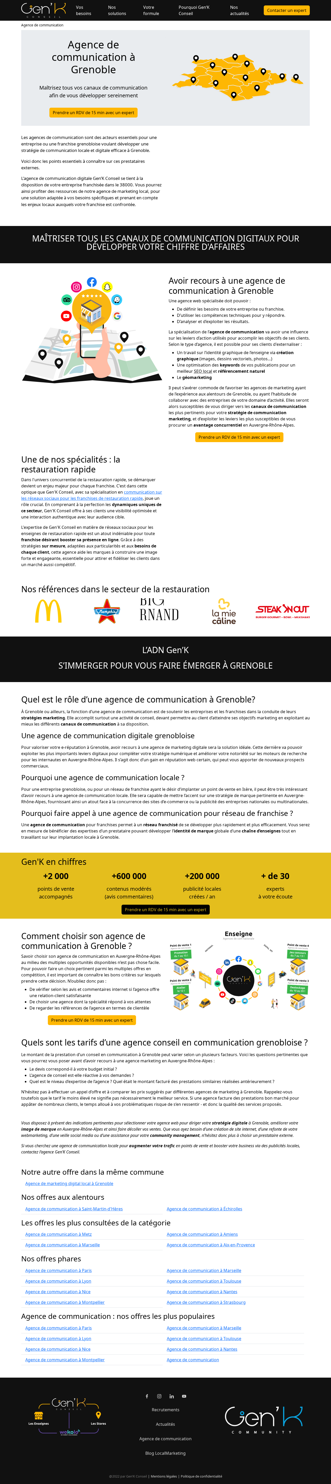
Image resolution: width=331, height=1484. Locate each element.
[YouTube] (184, 1396)
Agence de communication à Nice (58, 1292)
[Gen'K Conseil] (43, 10)
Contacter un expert (286, 10)
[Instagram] (159, 1396)
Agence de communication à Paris (58, 1270)
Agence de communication (42, 25)
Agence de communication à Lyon (58, 1281)
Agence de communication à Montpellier (65, 1302)
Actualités (165, 1424)
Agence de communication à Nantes (202, 1292)
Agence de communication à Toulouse (204, 1281)
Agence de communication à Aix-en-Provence (211, 1245)
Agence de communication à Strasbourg (206, 1302)
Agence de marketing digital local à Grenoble (69, 1183)
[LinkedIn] (172, 1396)
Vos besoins (83, 10)
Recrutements (165, 1410)
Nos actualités (239, 10)
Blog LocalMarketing (165, 1453)
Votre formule (151, 10)
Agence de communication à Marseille (62, 1245)
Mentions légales (164, 1476)
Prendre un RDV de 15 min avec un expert (93, 112)
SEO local (203, 371)
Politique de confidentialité (201, 1476)
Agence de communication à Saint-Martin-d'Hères (74, 1209)
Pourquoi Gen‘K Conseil (194, 10)
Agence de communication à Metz (58, 1234)
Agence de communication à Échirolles (204, 1209)
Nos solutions (117, 10)
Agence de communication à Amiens (202, 1234)
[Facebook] (147, 1396)
